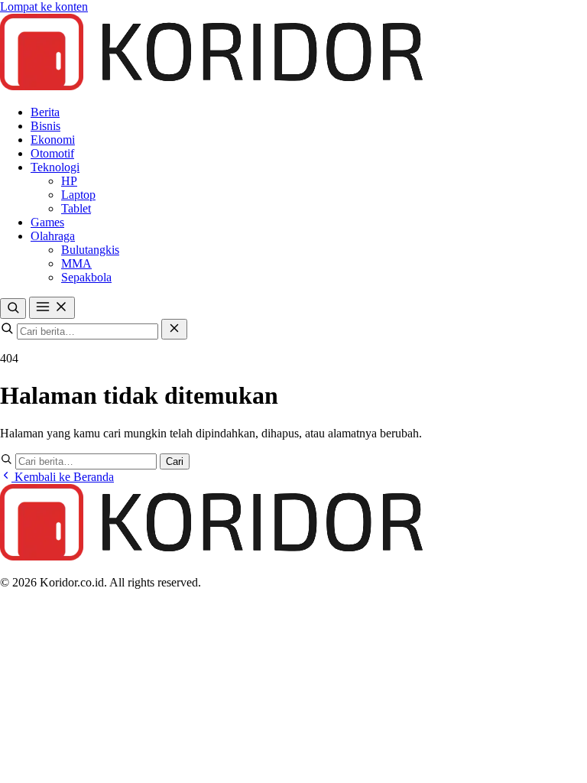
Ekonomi (53, 139)
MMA (76, 263)
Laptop (78, 194)
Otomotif (52, 153)
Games (47, 222)
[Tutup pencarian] (174, 329)
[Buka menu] (52, 308)
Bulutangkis (90, 249)
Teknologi (55, 167)
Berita (45, 112)
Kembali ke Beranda (62, 476)
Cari (174, 461)
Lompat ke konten (44, 6)
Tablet (76, 208)
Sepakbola (86, 277)
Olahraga (53, 235)
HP (69, 180)
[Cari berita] (13, 308)
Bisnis (45, 125)
